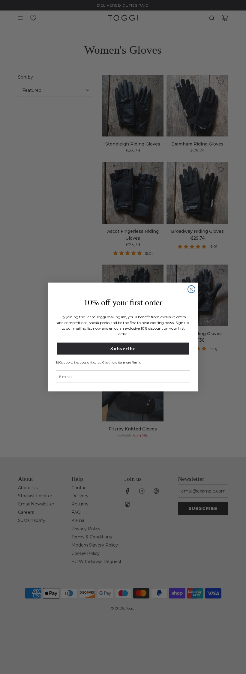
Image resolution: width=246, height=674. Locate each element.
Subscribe (123, 348)
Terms (136, 362)
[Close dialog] (191, 289)
